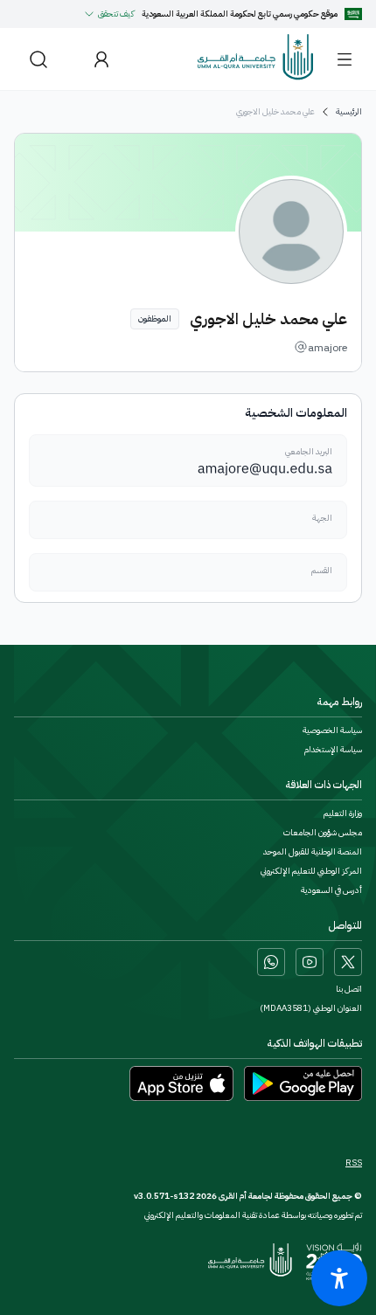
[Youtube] (310, 962)
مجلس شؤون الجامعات (322, 833)
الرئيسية (349, 112)
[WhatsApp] (271, 962)
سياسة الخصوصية (332, 730)
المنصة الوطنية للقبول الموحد (312, 852)
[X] (348, 962)
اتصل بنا (349, 989)
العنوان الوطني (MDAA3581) (311, 1008)
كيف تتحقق (116, 13)
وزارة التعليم (343, 813)
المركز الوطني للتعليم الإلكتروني (311, 871)
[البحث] (38, 59)
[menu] (344, 59)
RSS (353, 1163)
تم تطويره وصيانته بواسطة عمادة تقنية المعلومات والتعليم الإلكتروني (253, 1215)
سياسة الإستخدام (333, 750)
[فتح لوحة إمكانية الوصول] (339, 1278)
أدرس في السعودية (331, 890)
